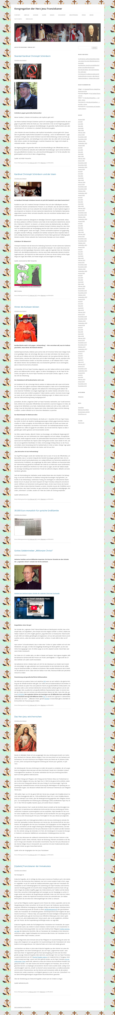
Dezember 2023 (82, 186)
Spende (84, 15)
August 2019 (81, 299)
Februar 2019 (81, 312)
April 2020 (80, 282)
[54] (44, 696)
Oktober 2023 (81, 191)
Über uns (26, 15)
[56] (48, 699)
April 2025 (80, 154)
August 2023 (81, 195)
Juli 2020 (80, 275)
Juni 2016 (80, 377)
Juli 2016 (80, 375)
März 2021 (81, 258)
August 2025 (81, 145)
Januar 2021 (81, 262)
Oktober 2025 (81, 141)
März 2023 (81, 206)
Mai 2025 (80, 152)
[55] (46, 699)
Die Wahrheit (61, 15)
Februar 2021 (81, 260)
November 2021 (82, 241)
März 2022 (81, 232)
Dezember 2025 (82, 137)
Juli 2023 (80, 197)
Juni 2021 (80, 251)
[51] (18, 694)
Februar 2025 (81, 158)
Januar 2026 (81, 134)
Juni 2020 (80, 277)
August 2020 (81, 273)
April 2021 (80, 256)
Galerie (44, 15)
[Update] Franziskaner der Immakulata (32, 866)
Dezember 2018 (82, 316)
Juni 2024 (80, 173)
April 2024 (80, 178)
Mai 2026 (80, 126)
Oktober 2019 (81, 295)
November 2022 (82, 215)
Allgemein (43, 163)
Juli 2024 (80, 171)
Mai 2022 (80, 228)
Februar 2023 (81, 208)
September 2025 (82, 143)
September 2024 (82, 167)
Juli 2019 (80, 301)
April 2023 (80, 204)
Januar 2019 (81, 314)
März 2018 (81, 336)
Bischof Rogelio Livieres (40, 957)
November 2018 (82, 319)
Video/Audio (29, 19)
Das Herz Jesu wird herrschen (28, 716)
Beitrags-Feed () (83, 410)
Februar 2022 (81, 234)
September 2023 (82, 193)
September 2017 (82, 349)
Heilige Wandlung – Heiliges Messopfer (88, 78)
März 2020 (81, 284)
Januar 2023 (81, 210)
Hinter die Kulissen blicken (26, 306)
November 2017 (82, 345)
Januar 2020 (81, 288)
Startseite (17, 15)
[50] (45, 681)
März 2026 (81, 130)
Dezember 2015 (82, 384)
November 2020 (82, 267)
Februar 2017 (81, 364)
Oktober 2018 (81, 321)
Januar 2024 (81, 184)
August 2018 (81, 325)
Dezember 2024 (82, 163)
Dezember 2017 (82, 342)
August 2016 (81, 373)
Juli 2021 (80, 249)
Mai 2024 (80, 176)
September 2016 (82, 371)
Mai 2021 (80, 254)
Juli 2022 (80, 223)
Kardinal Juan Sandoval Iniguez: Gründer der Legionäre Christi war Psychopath (36, 593)
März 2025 (81, 156)
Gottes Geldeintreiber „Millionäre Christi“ (33, 550)
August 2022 (81, 221)
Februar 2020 (81, 286)
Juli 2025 (80, 147)
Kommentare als (84, 412)
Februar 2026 (81, 132)
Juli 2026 (80, 121)
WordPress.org (82, 414)
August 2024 (81, 169)
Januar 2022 (81, 236)
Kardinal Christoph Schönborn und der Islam (35, 174)
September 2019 (82, 297)
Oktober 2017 (81, 347)
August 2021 (81, 247)
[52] (21, 694)
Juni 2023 (80, 199)
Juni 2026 (80, 124)
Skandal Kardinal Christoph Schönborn (32, 56)
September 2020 (82, 271)
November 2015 (82, 386)
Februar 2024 (81, 182)
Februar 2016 (81, 379)
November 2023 (82, 189)
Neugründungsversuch (51, 909)
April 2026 (80, 128)
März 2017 (81, 362)
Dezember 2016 (82, 368)
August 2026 (81, 119)
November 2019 (82, 293)
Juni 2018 (80, 329)
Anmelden (81, 407)
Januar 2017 (81, 366)
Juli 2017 (80, 353)
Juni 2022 (80, 225)
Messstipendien (73, 15)
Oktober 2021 (81, 243)
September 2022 (82, 219)
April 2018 (80, 334)
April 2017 (80, 360)
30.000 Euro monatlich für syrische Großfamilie (36, 510)
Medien (91, 15)
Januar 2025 (81, 160)
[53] (23, 694)
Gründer (35, 15)
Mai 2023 (80, 202)
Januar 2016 (81, 381)
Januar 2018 (81, 340)
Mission (52, 15)
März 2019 (81, 310)
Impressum (81, 423)
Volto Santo (18, 19)
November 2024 (82, 165)
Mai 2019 (80, 306)
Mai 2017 (80, 358)
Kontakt (80, 420)
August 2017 (81, 351)
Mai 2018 (80, 332)
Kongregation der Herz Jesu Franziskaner (38, 8)
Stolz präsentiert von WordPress (22, 1007)
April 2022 (80, 230)
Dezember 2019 (82, 290)
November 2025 (82, 139)
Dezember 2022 (82, 212)
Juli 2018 (80, 327)
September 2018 (82, 323)
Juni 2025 (80, 150)
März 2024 (81, 180)
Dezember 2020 (82, 264)
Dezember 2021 (82, 238)
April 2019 (80, 308)
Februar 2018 (81, 338)
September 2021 (82, 245)
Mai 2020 (80, 280)
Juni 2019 (80, 303)
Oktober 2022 (81, 217)
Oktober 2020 (81, 269)
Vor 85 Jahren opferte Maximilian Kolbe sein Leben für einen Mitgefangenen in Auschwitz (88, 61)
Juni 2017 (80, 355)
